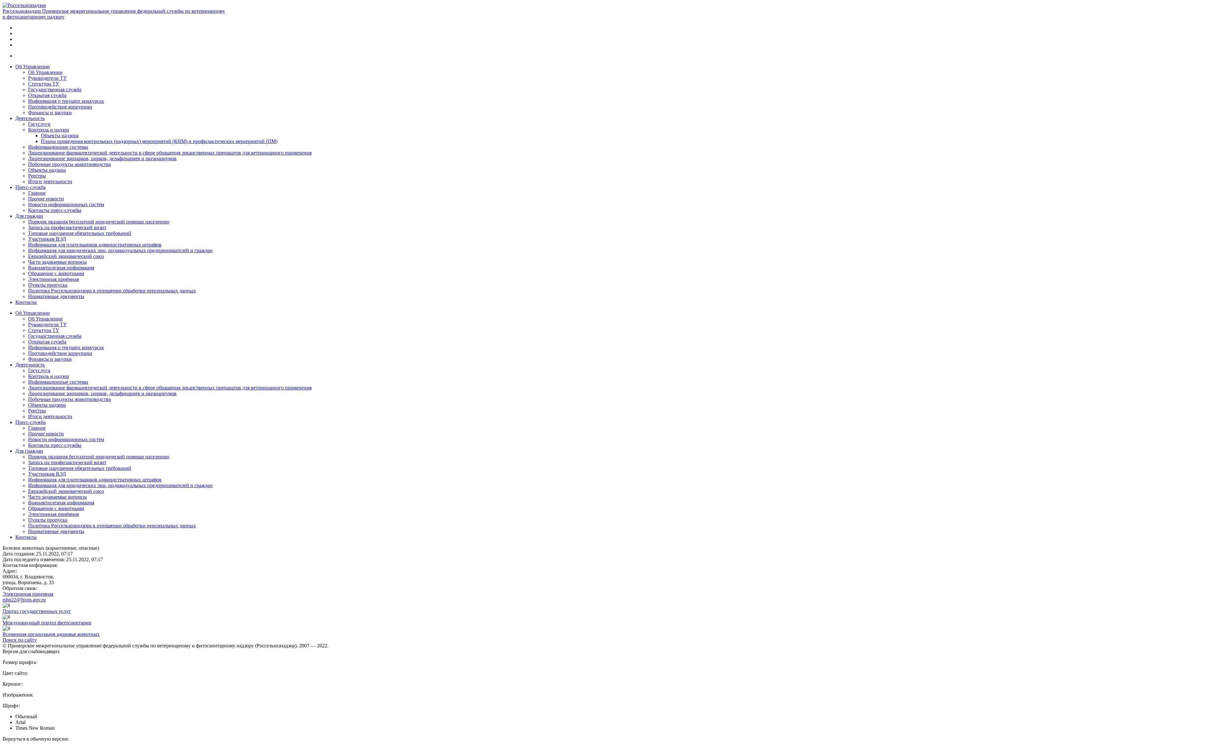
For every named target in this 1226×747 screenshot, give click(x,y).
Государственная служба (54, 89)
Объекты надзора (60, 135)
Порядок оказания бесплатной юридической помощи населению (98, 221)
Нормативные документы (56, 296)
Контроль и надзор (48, 129)
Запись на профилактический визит (67, 227)
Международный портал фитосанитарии (47, 622)
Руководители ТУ (47, 78)
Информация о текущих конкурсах (66, 101)
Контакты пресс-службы (54, 210)
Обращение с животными (56, 273)
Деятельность (30, 118)
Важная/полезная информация (61, 267)
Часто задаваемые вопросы (57, 262)
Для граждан (29, 216)
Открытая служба (47, 95)
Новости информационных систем (66, 204)
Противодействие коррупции (60, 106)
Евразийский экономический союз (66, 256)
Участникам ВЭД (47, 239)
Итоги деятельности (50, 181)
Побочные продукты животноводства (69, 164)
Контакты (26, 302)
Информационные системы (58, 147)
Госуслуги (39, 124)
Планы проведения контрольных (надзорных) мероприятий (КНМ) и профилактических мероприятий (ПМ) (159, 141)
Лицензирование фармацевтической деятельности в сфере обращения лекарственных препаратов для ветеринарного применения (170, 152)
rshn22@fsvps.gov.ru (24, 599)
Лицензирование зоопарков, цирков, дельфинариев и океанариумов (102, 158)
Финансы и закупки (50, 112)
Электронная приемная (28, 594)
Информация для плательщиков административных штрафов (95, 244)
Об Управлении (32, 66)
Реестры (37, 175)
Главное (37, 193)
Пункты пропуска (47, 285)
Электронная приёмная (53, 279)
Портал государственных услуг (37, 611)
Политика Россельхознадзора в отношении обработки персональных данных (112, 290)
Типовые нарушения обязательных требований (79, 233)
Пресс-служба (30, 187)
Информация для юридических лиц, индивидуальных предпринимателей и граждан (120, 250)
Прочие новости (46, 198)
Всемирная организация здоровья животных (51, 634)
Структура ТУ (43, 84)
